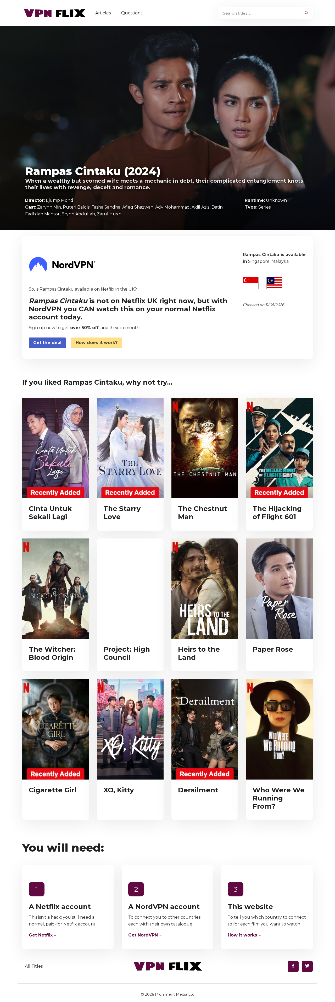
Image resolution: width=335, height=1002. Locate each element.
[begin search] (306, 13)
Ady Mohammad (172, 207)
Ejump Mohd (59, 200)
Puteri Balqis (76, 207)
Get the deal (47, 342)
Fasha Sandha (105, 207)
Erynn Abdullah (78, 213)
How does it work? (97, 342)
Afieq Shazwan (137, 207)
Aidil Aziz (201, 207)
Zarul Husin (109, 213)
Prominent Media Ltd (174, 994)
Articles (103, 12)
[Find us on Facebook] (293, 966)
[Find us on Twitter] (307, 966)
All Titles (34, 966)
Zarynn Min (49, 207)
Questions (131, 12)
